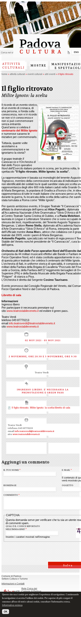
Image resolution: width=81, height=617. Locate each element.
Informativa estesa (12, 605)
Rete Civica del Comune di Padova (31, 590)
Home (4, 74)
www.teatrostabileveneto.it (23, 310)
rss (68, 52)
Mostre (38, 65)
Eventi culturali (35, 74)
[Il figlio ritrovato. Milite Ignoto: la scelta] (59, 159)
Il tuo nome (12, 470)
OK (5, 611)
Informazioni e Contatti (13, 583)
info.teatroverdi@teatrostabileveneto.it (32, 323)
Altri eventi (50, 74)
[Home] (40, 55)
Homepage (9, 485)
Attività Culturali (17, 74)
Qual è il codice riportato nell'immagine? (23, 528)
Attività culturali (13, 65)
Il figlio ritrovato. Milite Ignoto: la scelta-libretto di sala (41, 407)
